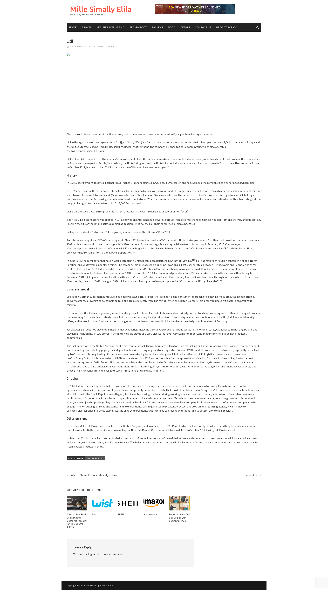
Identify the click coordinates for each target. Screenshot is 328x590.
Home (73, 27)
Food (171, 27)
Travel (86, 27)
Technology (138, 27)
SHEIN (121, 514)
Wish (94, 514)
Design (185, 27)
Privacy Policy (226, 27)
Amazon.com (150, 514)
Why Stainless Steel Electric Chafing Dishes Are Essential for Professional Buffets (77, 520)
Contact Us (203, 27)
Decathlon (251, 475)
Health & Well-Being (110, 27)
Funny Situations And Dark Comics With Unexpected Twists (179, 517)
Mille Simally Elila (101, 9)
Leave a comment (106, 46)
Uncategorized (95, 458)
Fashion (157, 27)
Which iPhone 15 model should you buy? (94, 475)
